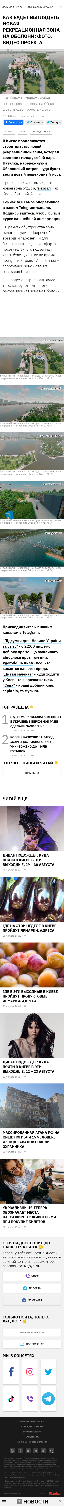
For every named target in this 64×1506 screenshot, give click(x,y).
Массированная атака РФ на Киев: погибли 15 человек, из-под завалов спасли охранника (31, 1139)
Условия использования (32, 1421)
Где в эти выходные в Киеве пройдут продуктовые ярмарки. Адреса (30, 996)
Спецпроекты (32, 1436)
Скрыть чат (32, 773)
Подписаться (35, 1344)
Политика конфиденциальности (32, 1441)
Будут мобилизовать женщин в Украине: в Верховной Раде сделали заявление (35, 721)
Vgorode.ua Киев (18, 662)
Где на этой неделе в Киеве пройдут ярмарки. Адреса (29, 928)
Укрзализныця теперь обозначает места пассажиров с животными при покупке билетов (29, 1214)
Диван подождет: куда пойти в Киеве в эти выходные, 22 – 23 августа (28, 1067)
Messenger (35, 1300)
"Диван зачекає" (18, 674)
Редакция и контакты (32, 1426)
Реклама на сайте (32, 1431)
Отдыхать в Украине (40, 7)
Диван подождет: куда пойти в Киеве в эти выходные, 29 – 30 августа (28, 860)
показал (44, 188)
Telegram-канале (34, 207)
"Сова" (9, 685)
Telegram (35, 1288)
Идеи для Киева (12, 7)
